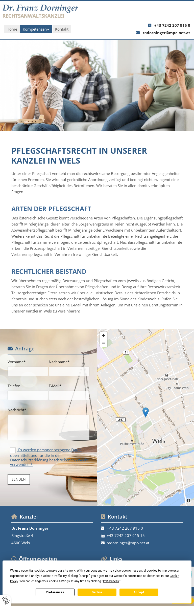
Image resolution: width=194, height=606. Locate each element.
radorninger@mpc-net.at (166, 32)
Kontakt (61, 29)
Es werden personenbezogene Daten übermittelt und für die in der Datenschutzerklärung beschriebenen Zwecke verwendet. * (49, 457)
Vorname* (17, 362)
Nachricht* (17, 410)
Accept (139, 592)
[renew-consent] (5, 600)
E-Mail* (55, 386)
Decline (97, 592)
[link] (36, 29)
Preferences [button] (111, 581)
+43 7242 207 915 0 (172, 25)
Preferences (55, 592)
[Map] (145, 417)
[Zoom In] (103, 335)
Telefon (14, 386)
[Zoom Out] (103, 343)
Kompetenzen (35, 29)
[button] (145, 412)
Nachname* (59, 362)
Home (12, 29)
